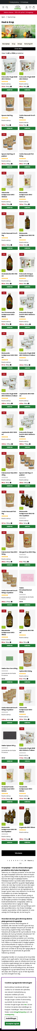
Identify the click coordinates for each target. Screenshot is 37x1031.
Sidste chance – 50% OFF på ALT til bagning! (18, 12)
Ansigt (20, 44)
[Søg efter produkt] (7, 7)
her (25, 1005)
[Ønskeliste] (30, 7)
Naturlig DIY (28, 44)
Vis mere (18, 853)
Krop (13, 44)
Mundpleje (6, 44)
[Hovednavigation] (3, 7)
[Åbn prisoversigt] (11, 87)
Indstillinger (11, 1018)
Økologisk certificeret (18, 2)
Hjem (3, 17)
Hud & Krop (11, 17)
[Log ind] (26, 7)
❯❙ (20, 863)
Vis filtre (19, 49)
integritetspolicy (20, 1012)
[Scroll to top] (18, 1029)
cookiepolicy (9, 1015)
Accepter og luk (12, 1023)
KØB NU (9, 167)
